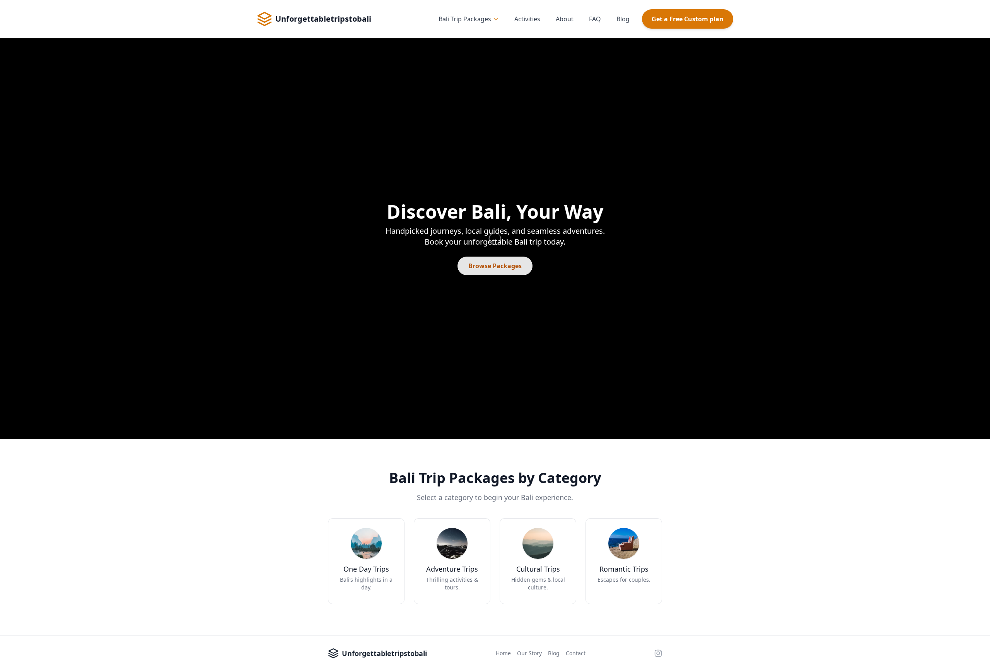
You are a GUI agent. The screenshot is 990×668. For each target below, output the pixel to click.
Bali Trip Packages (465, 19)
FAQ (595, 19)
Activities (527, 19)
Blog (623, 19)
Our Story (529, 653)
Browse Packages (495, 266)
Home (503, 653)
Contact (575, 653)
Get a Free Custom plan (688, 19)
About (565, 19)
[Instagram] (658, 653)
